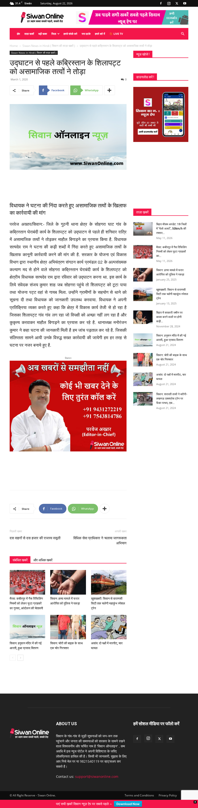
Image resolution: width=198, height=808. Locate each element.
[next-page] (20, 658)
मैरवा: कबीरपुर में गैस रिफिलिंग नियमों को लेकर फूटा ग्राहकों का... (171, 252)
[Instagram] (168, 3)
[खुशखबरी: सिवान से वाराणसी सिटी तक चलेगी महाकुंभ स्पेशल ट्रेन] (109, 582)
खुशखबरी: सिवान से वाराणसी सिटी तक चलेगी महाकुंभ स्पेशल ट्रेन (108, 603)
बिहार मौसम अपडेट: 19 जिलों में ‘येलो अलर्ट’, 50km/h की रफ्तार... (171, 229)
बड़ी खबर (42, 33)
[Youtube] (184, 3)
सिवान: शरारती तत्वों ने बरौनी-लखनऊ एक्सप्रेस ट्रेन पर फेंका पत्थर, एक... (171, 399)
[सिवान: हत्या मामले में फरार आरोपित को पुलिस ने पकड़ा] (68, 582)
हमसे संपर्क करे (70, 33)
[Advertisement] (68, 183)
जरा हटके (86, 33)
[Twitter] (176, 3)
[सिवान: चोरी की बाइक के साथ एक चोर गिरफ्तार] (68, 627)
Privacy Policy (168, 795)
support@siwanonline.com (96, 776)
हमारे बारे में (100, 33)
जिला (53, 33)
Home (14, 46)
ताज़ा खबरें (29, 33)
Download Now (128, 804)
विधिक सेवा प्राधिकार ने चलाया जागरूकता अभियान (100, 540)
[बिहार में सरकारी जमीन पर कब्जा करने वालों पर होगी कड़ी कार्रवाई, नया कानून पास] (143, 317)
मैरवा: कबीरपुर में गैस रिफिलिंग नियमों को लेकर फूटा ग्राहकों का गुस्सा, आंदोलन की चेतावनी (26, 603)
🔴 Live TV (116, 33)
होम (18, 33)
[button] (182, 34)
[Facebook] (160, 3)
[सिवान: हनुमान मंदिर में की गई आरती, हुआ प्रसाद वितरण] (27, 627)
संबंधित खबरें (20, 560)
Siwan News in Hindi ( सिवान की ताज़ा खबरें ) (48, 46)
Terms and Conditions (139, 795)
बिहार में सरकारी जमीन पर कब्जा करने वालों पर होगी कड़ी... (169, 317)
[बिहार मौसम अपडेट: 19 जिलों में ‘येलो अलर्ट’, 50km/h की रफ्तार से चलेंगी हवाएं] (143, 229)
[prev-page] (13, 658)
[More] (109, 90)
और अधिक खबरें (42, 560)
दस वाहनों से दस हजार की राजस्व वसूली (35, 538)
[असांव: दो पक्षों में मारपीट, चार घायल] (109, 627)
